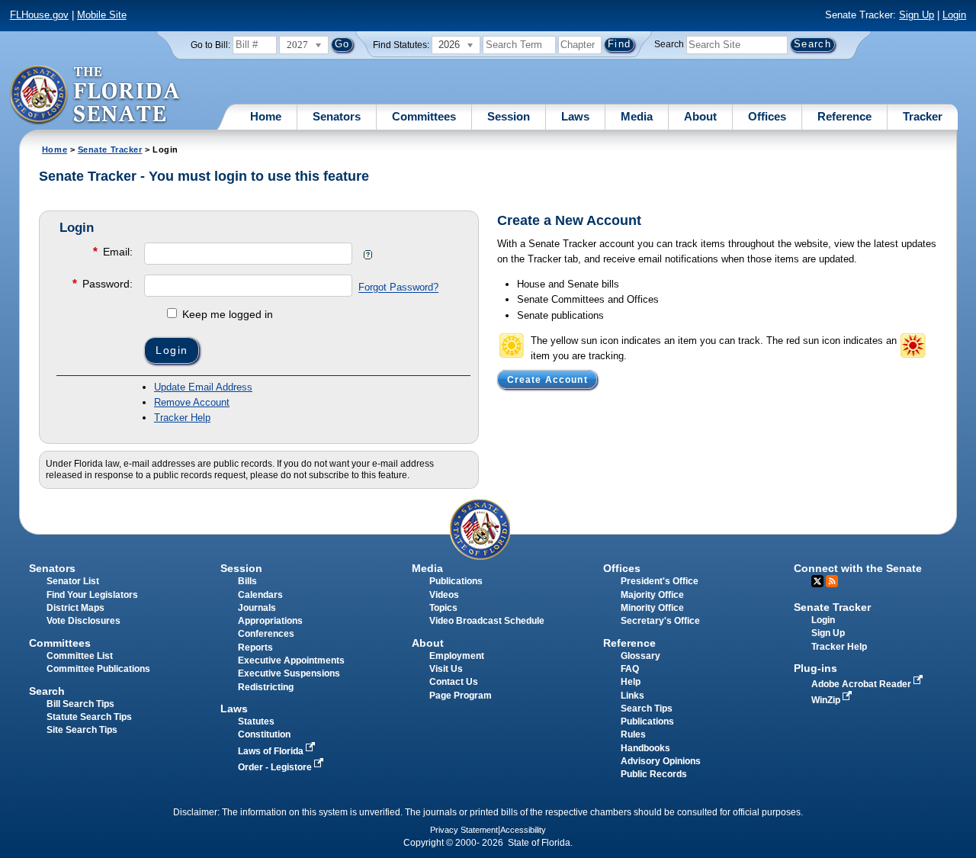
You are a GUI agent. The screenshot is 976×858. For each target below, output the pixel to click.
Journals (257, 607)
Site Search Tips (82, 729)
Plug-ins (815, 668)
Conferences (266, 633)
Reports (255, 647)
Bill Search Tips (80, 704)
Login (954, 15)
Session (508, 116)
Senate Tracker (110, 149)
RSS (832, 581)
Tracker (922, 116)
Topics (443, 607)
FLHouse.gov (39, 15)
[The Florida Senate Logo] (95, 95)
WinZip (827, 700)
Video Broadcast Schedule (486, 620)
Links (632, 695)
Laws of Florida (272, 751)
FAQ (630, 668)
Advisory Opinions (661, 761)
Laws (575, 116)
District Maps (75, 607)
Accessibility (523, 829)
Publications (456, 581)
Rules (633, 734)
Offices (767, 116)
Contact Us (453, 681)
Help (630, 681)
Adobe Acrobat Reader (862, 684)
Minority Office (652, 607)
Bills (247, 581)
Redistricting (266, 687)
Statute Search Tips (89, 716)
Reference (844, 116)
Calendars (260, 594)
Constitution (264, 734)
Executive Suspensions (289, 673)
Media (637, 116)
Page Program (460, 695)
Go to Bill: (210, 45)
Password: (102, 283)
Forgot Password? (398, 288)
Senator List (73, 581)
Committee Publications (98, 668)
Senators (337, 116)
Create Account (547, 379)
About (700, 116)
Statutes (256, 721)
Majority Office (652, 594)
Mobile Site (102, 15)
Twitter (817, 581)
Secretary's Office (660, 620)
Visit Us (446, 668)
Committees (424, 116)
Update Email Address (203, 387)
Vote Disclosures (83, 620)
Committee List (80, 655)
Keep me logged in (226, 314)
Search (669, 44)
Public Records (654, 774)
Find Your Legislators (92, 594)
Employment (456, 655)
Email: (113, 251)
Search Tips (647, 708)
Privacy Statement (464, 829)
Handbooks (645, 748)
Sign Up (916, 15)
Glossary (640, 655)
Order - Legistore (276, 767)
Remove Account (192, 402)
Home (265, 116)
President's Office (659, 581)
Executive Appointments (291, 660)
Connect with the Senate (858, 568)
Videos (444, 594)
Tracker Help (182, 417)
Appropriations (270, 620)
